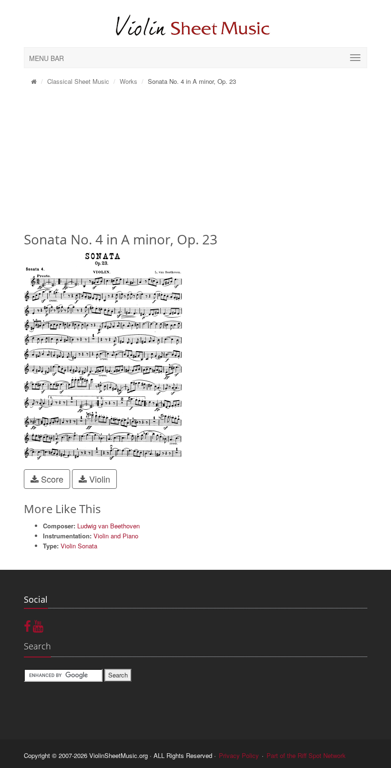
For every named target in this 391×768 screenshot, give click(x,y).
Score (51, 479)
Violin (98, 479)
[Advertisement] (195, 162)
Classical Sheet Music (78, 81)
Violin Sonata (79, 545)
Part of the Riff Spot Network (306, 755)
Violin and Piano (115, 535)
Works (128, 81)
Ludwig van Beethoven (108, 525)
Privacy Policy (239, 755)
